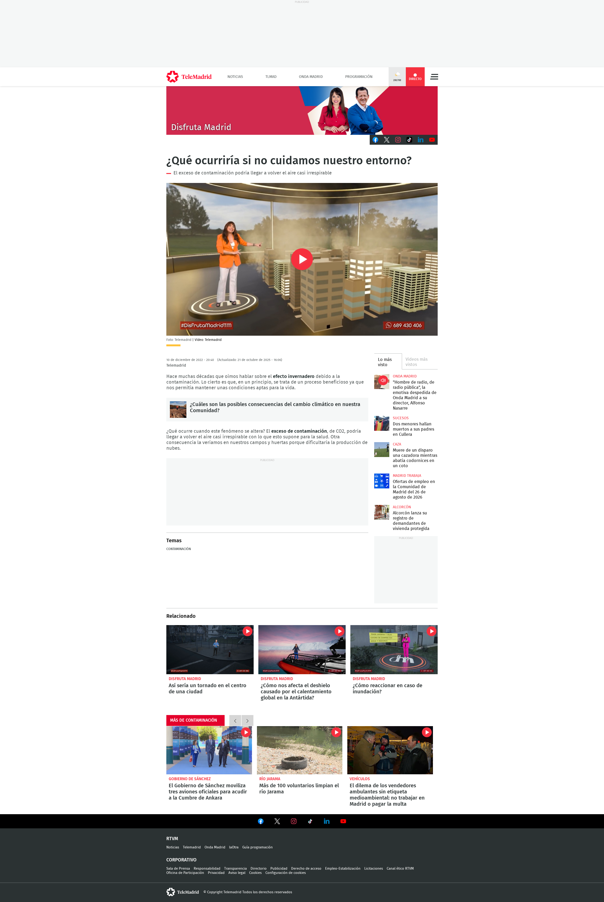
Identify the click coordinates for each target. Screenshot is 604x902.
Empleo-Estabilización (343, 868)
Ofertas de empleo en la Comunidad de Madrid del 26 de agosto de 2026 (381, 481)
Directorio (259, 868)
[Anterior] (235, 720)
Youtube (432, 140)
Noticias (235, 77)
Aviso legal (236, 873)
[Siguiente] (247, 720)
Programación (359, 77)
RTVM (172, 838)
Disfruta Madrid (185, 679)
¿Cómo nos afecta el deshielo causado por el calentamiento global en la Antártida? (302, 649)
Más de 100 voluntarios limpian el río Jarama (300, 750)
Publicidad (278, 868)
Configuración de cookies (285, 873)
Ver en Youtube (343, 821)
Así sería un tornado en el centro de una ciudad (210, 649)
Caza (397, 444)
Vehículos (360, 779)
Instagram (398, 140)
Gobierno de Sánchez (190, 779)
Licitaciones (373, 868)
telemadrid (182, 892)
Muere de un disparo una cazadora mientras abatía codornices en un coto (381, 449)
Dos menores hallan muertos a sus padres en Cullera (381, 423)
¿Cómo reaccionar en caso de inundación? (394, 649)
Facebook (375, 140)
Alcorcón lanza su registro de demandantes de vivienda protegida (381, 512)
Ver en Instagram (293, 821)
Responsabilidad (207, 868)
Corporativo (181, 860)
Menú (434, 76)
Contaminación (178, 549)
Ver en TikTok (310, 822)
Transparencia (235, 868)
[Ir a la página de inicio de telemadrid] (189, 77)
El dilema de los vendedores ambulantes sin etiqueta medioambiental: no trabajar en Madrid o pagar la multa (390, 750)
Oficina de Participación (185, 873)
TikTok (409, 140)
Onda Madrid (311, 77)
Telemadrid (192, 847)
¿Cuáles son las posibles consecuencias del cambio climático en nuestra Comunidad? (178, 409)
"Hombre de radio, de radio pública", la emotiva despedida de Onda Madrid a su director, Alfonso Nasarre (381, 381)
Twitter (386, 140)
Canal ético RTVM (400, 868)
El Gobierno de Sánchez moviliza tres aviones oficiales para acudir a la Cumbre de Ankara (209, 750)
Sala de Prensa (178, 868)
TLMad (271, 77)
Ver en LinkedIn (326, 821)
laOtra (234, 847)
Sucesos (401, 418)
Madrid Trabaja (407, 476)
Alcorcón (402, 507)
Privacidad (216, 873)
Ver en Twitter (277, 822)
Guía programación (257, 847)
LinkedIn (420, 140)
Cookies (255, 873)
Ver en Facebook (260, 822)
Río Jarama (269, 779)
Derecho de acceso (306, 868)
